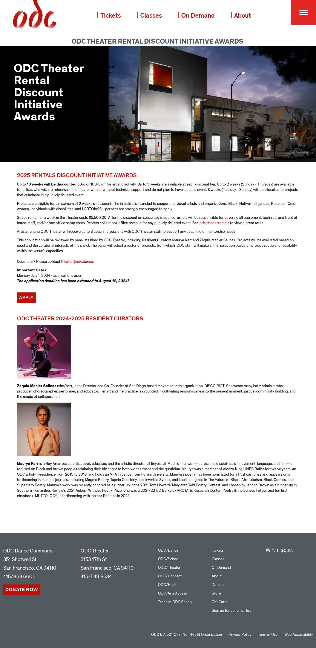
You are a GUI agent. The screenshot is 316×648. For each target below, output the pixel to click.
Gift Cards (220, 601)
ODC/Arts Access (172, 593)
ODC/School (168, 559)
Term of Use (268, 634)
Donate (218, 584)
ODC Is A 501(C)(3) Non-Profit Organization (186, 634)
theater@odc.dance (77, 261)
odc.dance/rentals (214, 223)
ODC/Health (168, 584)
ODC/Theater (169, 567)
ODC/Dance (168, 550)
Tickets (110, 15)
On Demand (198, 15)
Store (216, 593)
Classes (151, 15)
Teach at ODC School (175, 601)
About (242, 15)
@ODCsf (288, 550)
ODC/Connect (170, 576)
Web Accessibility (298, 634)
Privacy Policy (240, 634)
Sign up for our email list (231, 610)
